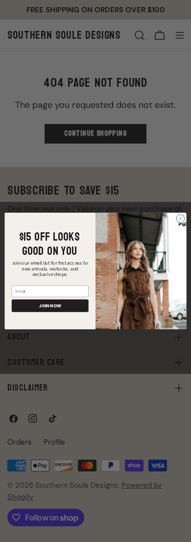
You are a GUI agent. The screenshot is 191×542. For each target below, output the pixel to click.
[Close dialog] (180, 219)
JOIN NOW (50, 306)
